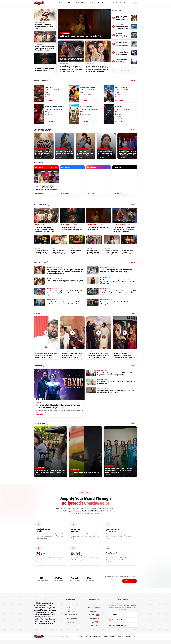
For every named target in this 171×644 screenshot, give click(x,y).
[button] (135, 3)
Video (110, 3)
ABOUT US (71, 604)
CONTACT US (70, 607)
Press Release (93, 3)
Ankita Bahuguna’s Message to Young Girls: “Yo (80, 36)
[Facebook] (86, 636)
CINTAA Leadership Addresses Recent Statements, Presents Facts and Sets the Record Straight (122, 45)
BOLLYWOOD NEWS (94, 604)
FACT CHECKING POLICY (71, 615)
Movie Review (102, 3)
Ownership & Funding (131, 636)
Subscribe (38, 193)
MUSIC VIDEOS (94, 611)
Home (61, 3)
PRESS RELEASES (94, 618)
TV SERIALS (92, 615)
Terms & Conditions (108, 636)
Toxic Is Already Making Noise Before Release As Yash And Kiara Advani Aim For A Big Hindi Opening (122, 54)
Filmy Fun (116, 3)
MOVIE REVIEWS (92, 607)
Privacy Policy (96, 636)
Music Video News (69, 3)
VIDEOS (92, 622)
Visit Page (64, 193)
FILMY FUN (94, 625)
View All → (133, 80)
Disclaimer (120, 636)
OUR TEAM (71, 611)
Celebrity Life (124, 3)
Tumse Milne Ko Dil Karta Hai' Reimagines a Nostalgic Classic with (44, 26)
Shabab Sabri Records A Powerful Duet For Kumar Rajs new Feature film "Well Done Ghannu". (45, 48)
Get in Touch (128, 581)
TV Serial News (80, 3)
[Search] (130, 3)
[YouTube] (90, 636)
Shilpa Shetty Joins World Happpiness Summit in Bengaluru (122, 17)
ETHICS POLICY (71, 622)
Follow (90, 193)
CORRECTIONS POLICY (71, 618)
